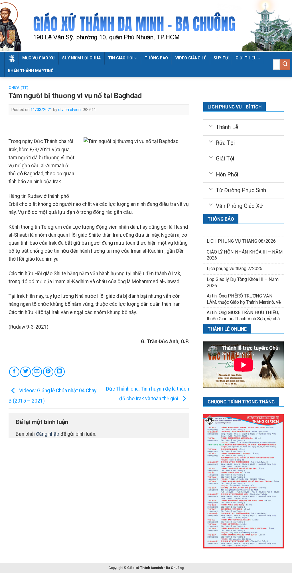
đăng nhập (47, 434)
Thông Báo (156, 58)
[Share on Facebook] (14, 372)
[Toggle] (210, 125)
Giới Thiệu (246, 58)
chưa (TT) (19, 88)
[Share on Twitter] (25, 372)
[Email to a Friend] (37, 372)
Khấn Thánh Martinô (31, 71)
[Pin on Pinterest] (48, 372)
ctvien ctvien (69, 109)
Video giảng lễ (190, 58)
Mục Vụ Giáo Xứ (38, 58)
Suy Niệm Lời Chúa (81, 58)
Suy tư (221, 58)
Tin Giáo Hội (120, 58)
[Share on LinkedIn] (59, 372)
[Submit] (285, 64)
